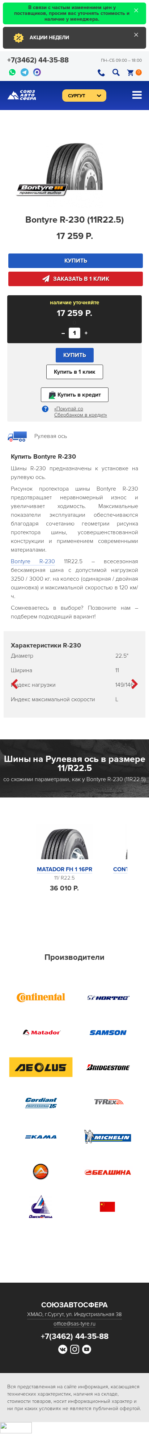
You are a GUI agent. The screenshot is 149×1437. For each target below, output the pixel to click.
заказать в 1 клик (81, 279)
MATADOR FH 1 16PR (64, 869)
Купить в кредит (78, 394)
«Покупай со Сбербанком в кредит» (80, 412)
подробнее (64, 909)
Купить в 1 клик (74, 372)
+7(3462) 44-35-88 (38, 60)
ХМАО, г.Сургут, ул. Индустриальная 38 (74, 1314)
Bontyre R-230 (33, 561)
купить (75, 260)
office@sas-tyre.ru (74, 1323)
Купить (74, 355)
